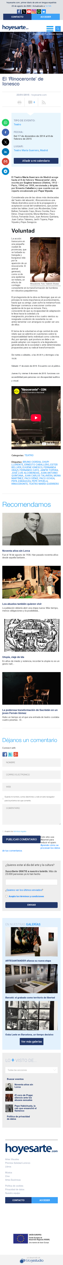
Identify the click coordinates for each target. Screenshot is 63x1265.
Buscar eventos (15, 1079)
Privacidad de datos (14, 1189)
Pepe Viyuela (40, 481)
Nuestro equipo (12, 1193)
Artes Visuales (12, 1159)
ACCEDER (46, 16)
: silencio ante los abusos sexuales (24, 1097)
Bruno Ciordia (32, 461)
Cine (7, 1176)
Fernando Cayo (29, 470)
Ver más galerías (31, 1041)
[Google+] (15, 754)
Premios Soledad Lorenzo (17, 1162)
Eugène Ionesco (32, 467)
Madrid (44, 150)
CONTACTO (17, 16)
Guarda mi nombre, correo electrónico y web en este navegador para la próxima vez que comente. (30, 799)
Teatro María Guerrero (26, 150)
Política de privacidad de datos (18, 1117)
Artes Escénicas (13, 1179)
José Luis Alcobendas (25, 472)
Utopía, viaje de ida (13, 657)
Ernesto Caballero (36, 464)
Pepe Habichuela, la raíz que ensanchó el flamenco (26, 1108)
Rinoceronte (19, 483)
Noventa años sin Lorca (16, 550)
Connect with (9, 748)
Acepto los (15, 831)
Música (8, 1172)
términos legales (20, 831)
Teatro (17, 124)
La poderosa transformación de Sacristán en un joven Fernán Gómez (30, 711)
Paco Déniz (31, 478)
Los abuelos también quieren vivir (22, 604)
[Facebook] (4, 754)
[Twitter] (10, 754)
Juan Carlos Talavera (38, 475)
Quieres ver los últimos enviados (24, 890)
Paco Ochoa (47, 478)
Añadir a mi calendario (36, 160)
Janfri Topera (49, 470)
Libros (8, 1166)
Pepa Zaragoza (21, 481)
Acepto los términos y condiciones (26, 896)
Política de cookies (14, 1185)
